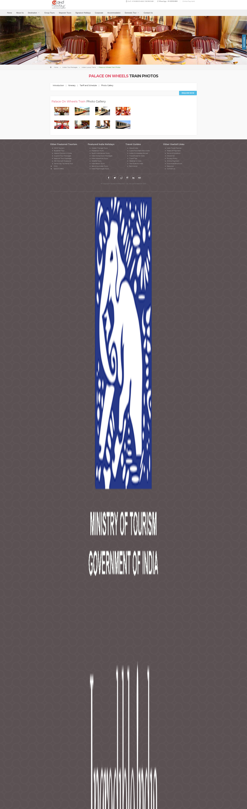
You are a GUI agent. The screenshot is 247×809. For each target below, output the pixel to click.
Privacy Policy (171, 158)
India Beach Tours (98, 163)
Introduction (58, 85)
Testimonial (133, 166)
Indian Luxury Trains (89, 67)
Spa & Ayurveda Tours (99, 166)
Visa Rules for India (136, 163)
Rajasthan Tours (97, 151)
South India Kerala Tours (100, 153)
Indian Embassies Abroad (138, 153)
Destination (33, 13)
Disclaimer (170, 156)
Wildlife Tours (96, 161)
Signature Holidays (83, 13)
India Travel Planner (174, 148)
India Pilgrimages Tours (100, 169)
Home (9, 13)
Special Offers (59, 169)
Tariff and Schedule (88, 85)
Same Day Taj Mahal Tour (63, 163)
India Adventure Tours (99, 158)
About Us (20, 13)
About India (133, 148)
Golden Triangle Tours (99, 148)
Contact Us (148, 13)
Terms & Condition (173, 153)
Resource (170, 166)
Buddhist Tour (59, 151)
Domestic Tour (131, 13)
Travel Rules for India (137, 156)
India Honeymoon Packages (101, 156)
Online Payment (172, 161)
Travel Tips (133, 158)
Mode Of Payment (173, 151)
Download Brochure (174, 163)
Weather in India (135, 161)
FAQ (56, 166)
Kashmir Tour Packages (63, 158)
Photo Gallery (107, 85)
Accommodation (114, 13)
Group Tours (49, 13)
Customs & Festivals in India (139, 151)
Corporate (99, 13)
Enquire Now (188, 93)
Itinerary (72, 85)
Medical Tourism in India (63, 153)
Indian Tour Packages (70, 67)
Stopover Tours (65, 13)
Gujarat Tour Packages (62, 156)
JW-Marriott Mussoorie (62, 161)
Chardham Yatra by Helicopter (124, 188)
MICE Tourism (59, 148)
